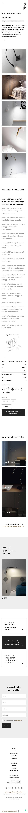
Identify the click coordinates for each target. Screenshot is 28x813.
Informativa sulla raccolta (9, 811)
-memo (6, 406)
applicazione (11, 13)
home (3, 13)
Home (14, 748)
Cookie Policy (18, 792)
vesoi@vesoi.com (14, 777)
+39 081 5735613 (14, 775)
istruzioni (6, 401)
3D (13, 401)
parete (19, 13)
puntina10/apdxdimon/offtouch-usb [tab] (13, 253)
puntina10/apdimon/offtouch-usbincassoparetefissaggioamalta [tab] (12, 210)
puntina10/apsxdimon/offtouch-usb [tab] (13, 260)
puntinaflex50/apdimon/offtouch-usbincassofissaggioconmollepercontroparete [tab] (13, 268)
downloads (14, 758)
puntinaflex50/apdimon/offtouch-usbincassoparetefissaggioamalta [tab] (13, 277)
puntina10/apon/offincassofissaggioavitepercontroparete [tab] (13, 226)
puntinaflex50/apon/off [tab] (11, 302)
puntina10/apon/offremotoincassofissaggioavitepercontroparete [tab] (13, 236)
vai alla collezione (12, 526)
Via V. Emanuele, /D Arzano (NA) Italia (14, 782)
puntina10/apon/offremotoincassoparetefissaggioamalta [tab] (13, 245)
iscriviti (6, 725)
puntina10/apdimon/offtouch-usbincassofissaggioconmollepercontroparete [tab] (13, 201)
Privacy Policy (18, 720)
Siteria (17, 799)
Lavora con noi (14, 770)
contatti (14, 768)
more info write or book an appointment (13, 412)
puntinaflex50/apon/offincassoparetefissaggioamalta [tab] (12, 295)
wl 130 (4, 598)
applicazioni (14, 753)
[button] (3, 3)
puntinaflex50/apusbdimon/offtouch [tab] (12, 326)
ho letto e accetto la (13, 720)
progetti (14, 756)
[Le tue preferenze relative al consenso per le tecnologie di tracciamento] (25, 810)
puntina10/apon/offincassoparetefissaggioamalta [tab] (13, 219)
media (14, 765)
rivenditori (14, 763)
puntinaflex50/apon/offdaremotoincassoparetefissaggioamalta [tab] (13, 318)
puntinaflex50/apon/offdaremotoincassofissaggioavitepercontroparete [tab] (13, 309)
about (14, 751)
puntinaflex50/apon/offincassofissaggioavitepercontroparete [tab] (12, 286)
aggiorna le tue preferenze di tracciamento (14, 793)
